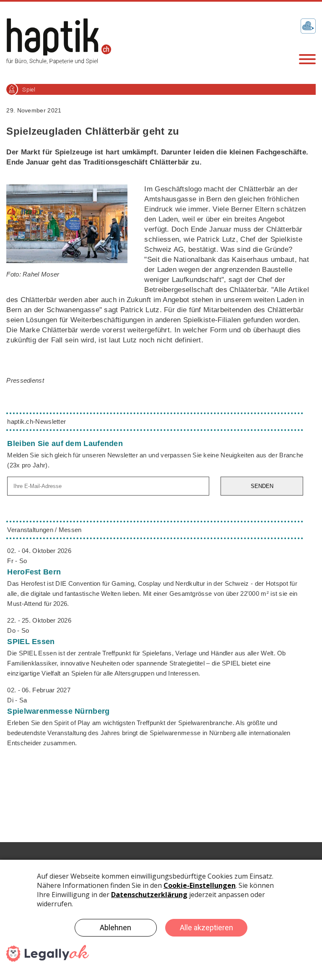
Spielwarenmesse (58, 711)
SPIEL (31, 641)
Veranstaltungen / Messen (44, 529)
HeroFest (34, 572)
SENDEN (262, 486)
